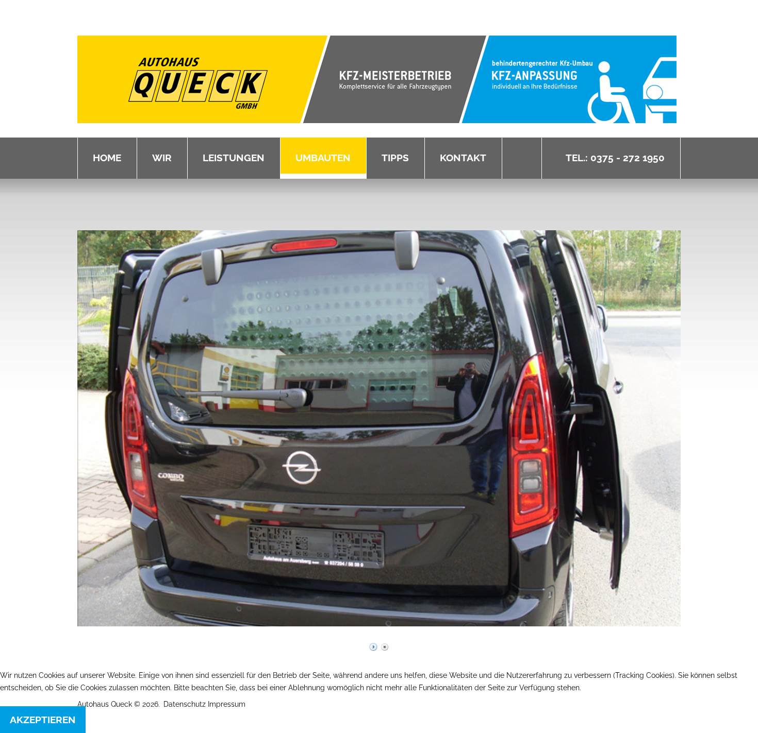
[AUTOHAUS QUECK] (377, 79)
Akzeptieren (43, 719)
